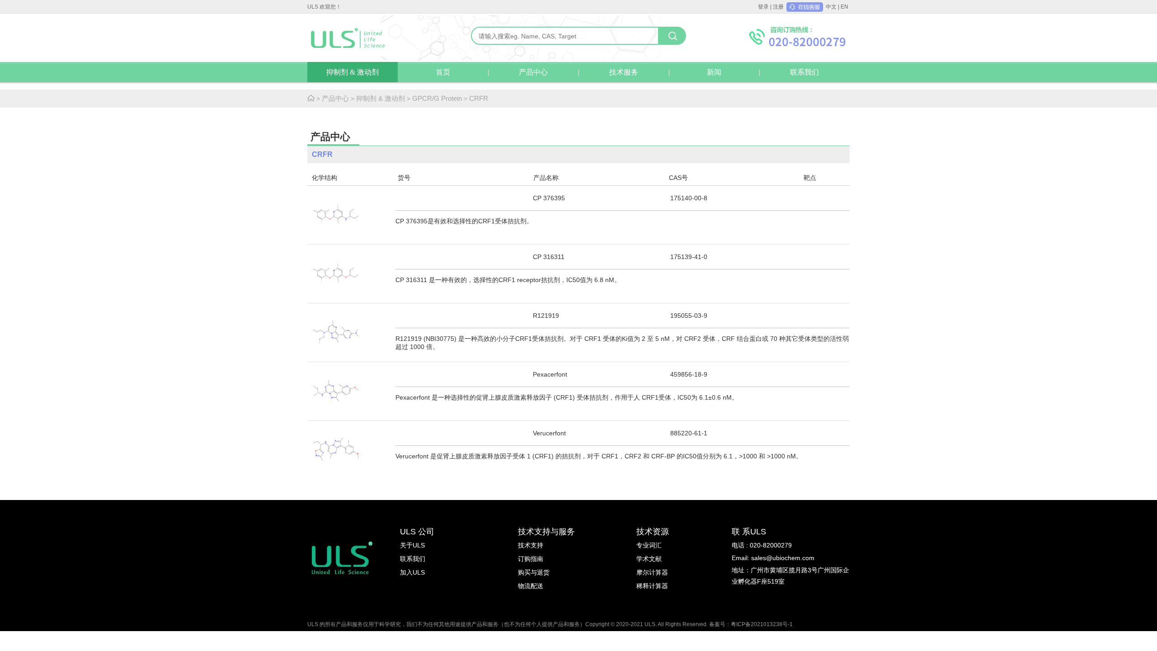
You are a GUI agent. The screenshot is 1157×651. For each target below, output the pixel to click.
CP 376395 (549, 198)
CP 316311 (548, 256)
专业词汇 (649, 545)
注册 (778, 7)
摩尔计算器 (652, 572)
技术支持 (530, 545)
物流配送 (530, 586)
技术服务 (623, 72)
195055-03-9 (688, 315)
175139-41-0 (688, 256)
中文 (831, 7)
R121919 (546, 315)
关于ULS (412, 545)
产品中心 (533, 72)
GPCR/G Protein (437, 98)
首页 (443, 72)
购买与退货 (534, 572)
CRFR (478, 98)
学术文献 (649, 558)
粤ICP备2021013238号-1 (762, 624)
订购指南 (530, 558)
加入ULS (412, 572)
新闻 (714, 72)
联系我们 (804, 72)
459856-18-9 (688, 374)
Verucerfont (549, 433)
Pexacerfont (550, 374)
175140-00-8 (688, 198)
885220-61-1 (688, 433)
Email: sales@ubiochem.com (773, 557)
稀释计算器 (652, 586)
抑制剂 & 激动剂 (352, 72)
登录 (763, 7)
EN (844, 7)
